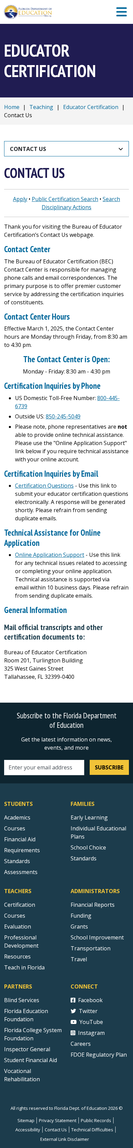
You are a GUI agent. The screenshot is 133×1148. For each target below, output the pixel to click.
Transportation (90, 948)
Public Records (96, 1120)
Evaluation (17, 926)
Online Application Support (49, 554)
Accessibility (27, 1130)
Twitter (88, 1011)
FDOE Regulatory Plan (99, 1054)
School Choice (88, 847)
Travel (79, 959)
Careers (81, 1043)
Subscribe (109, 767)
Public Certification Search (65, 199)
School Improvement (97, 937)
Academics (17, 817)
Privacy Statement (57, 1120)
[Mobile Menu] (121, 12)
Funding (81, 915)
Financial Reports (93, 904)
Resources (17, 956)
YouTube (91, 1022)
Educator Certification (90, 107)
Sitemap (25, 1120)
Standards (17, 861)
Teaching (41, 107)
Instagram (91, 1033)
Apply (20, 199)
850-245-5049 (63, 416)
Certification (19, 904)
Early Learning (89, 817)
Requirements (22, 850)
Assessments (21, 872)
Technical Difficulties (92, 1130)
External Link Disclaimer (64, 1139)
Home (11, 107)
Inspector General (27, 1049)
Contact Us (28, 149)
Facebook (90, 1000)
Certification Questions (44, 485)
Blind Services (21, 1000)
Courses (14, 828)
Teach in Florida (24, 967)
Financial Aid (19, 839)
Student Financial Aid (30, 1060)
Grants (79, 926)
